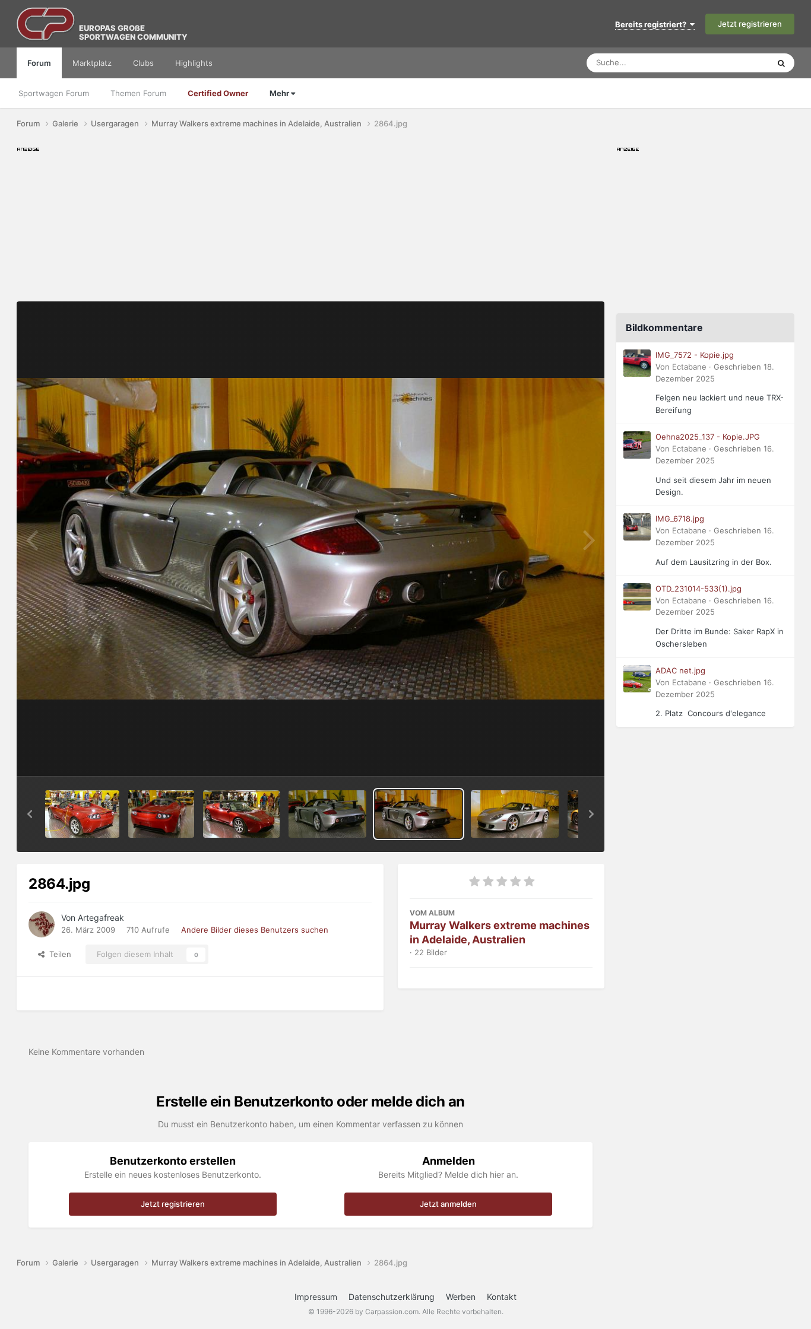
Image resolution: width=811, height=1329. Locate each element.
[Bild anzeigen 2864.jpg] (418, 814)
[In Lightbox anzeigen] (310, 539)
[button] (30, 814)
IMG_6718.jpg (679, 518)
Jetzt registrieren (750, 23)
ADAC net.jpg (680, 670)
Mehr (280, 93)
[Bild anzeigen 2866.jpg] (241, 814)
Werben (461, 1297)
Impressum (315, 1297)
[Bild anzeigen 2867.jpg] (161, 814)
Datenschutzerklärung (392, 1297)
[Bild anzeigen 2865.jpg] (328, 814)
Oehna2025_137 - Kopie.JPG (707, 436)
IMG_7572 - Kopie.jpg (694, 355)
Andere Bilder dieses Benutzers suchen (254, 929)
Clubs (143, 63)
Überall (740, 62)
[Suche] (781, 62)
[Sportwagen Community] (46, 23)
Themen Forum (138, 93)
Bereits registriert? (652, 24)
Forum (39, 63)
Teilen (58, 954)
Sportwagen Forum (53, 93)
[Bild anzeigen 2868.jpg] (82, 814)
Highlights (194, 63)
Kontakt (502, 1297)
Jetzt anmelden (448, 1204)
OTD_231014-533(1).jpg (698, 588)
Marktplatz (92, 63)
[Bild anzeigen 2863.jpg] (515, 814)
